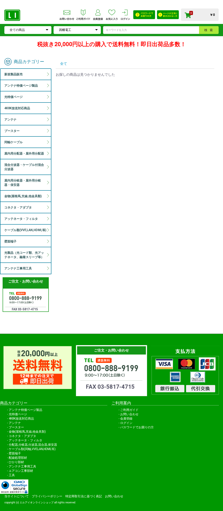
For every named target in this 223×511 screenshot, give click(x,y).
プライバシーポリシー (47, 496)
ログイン (126, 423)
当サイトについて (16, 496)
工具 (12, 475)
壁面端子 (15, 453)
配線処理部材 (18, 457)
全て (63, 64)
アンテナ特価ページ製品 (25, 410)
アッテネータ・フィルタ (25, 440)
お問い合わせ (129, 414)
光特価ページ (18, 414)
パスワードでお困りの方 (137, 427)
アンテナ (15, 423)
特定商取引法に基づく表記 (83, 496)
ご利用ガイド (129, 410)
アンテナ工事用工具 (22, 466)
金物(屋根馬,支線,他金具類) (27, 431)
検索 (209, 30)
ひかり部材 (16, 462)
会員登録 (126, 418)
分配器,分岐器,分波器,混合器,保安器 (33, 444)
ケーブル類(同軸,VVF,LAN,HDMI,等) (32, 449)
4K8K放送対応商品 (21, 418)
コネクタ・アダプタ (22, 436)
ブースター (16, 427)
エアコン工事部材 (21, 470)
